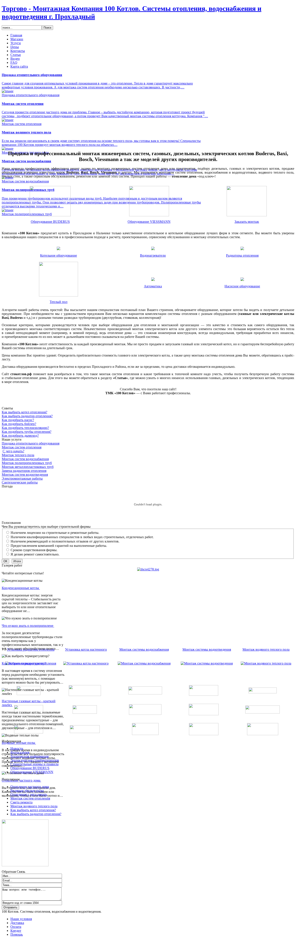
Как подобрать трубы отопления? (26, 431)
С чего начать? (13, 451)
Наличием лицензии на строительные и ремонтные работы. (55, 532)
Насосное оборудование (242, 286)
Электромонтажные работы (22, 478)
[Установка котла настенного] (86, 663)
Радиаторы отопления (242, 255)
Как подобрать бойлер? (19, 424)
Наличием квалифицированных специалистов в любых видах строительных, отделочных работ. (82, 537)
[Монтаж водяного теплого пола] (266, 663)
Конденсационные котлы (21, 588)
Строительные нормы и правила (34, 764)
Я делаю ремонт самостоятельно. (35, 554)
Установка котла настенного (86, 649)
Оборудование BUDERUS (50, 221)
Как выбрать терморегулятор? (24, 663)
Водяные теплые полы (27, 790)
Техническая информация (29, 756)
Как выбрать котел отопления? (24, 412)
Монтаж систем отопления (21, 447)
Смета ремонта (21, 802)
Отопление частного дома (21, 780)
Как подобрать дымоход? (20, 435)
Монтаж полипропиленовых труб (27, 463)
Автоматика (153, 286)
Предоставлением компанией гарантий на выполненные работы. (59, 545)
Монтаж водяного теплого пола (265, 649)
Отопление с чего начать (28, 794)
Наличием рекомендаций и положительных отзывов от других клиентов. (65, 541)
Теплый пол (58, 302)
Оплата (15, 927)
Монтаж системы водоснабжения (144, 649)
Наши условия (21, 919)
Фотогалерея (19, 752)
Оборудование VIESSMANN (149, 221)
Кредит (15, 930)
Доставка (17, 923)
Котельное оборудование (58, 255)
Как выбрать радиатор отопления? (27, 416)
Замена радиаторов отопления (24, 470)
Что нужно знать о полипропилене (28, 625)
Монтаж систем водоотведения (25, 474)
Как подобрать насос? (18, 420)
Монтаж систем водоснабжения (25, 459)
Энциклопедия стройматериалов (34, 760)
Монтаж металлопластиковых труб (28, 467)
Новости (16, 748)
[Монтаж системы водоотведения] (207, 663)
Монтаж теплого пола (18, 455)
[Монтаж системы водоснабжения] (144, 663)
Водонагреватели (153, 255)
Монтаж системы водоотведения (206, 649)
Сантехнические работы (20, 482)
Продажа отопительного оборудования (30, 443)
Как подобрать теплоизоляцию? (25, 428)
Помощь (16, 934)
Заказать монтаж (246, 221)
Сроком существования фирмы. (34, 550)
